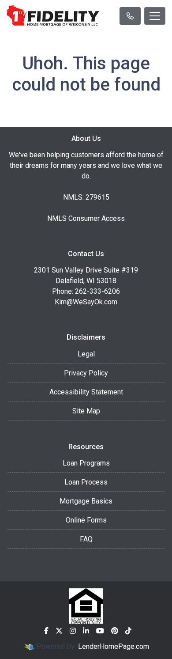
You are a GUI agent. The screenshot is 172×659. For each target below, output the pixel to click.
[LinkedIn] (86, 630)
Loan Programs (86, 463)
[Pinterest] (114, 630)
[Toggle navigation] (154, 16)
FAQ (86, 539)
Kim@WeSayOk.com (86, 302)
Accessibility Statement (86, 392)
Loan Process (86, 482)
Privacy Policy (86, 373)
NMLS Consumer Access (86, 218)
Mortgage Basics (86, 501)
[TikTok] (128, 630)
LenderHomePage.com (113, 646)
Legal (86, 354)
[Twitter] (59, 630)
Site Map (86, 411)
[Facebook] (46, 630)
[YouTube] (100, 630)
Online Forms (86, 520)
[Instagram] (73, 630)
